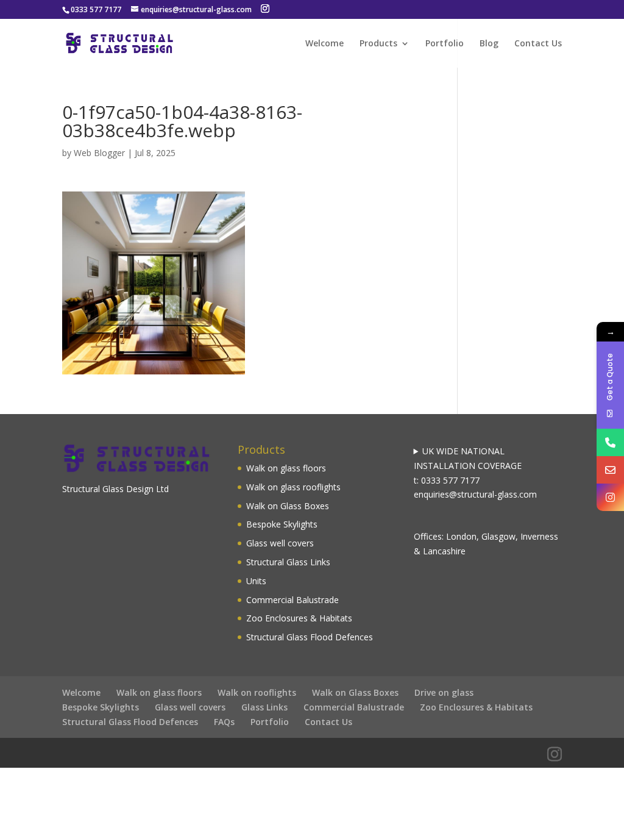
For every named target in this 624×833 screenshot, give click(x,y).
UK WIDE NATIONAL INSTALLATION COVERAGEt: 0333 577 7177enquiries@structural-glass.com (475, 472)
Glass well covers (280, 543)
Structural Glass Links (288, 562)
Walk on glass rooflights (293, 487)
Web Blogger (99, 153)
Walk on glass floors (286, 468)
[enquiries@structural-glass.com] (610, 470)
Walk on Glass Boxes (287, 506)
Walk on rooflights (257, 692)
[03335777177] (610, 442)
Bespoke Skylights (281, 524)
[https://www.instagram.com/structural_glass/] (610, 497)
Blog (489, 44)
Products (378, 44)
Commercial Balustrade (292, 600)
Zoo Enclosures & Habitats (299, 618)
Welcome (324, 44)
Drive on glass (443, 692)
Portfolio (444, 44)
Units (256, 581)
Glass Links (264, 707)
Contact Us (538, 44)
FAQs (224, 722)
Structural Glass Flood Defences (309, 637)
